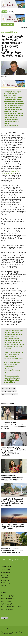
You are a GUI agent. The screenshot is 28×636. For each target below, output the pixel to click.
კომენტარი (4, 577)
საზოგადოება (5, 572)
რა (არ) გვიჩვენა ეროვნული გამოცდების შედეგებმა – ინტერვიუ (12, 477)
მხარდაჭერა (7, 24)
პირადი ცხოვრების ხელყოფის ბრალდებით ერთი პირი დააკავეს (12, 550)
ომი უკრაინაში (6, 601)
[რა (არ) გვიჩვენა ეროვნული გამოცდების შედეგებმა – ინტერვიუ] (14, 466)
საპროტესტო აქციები (8, 598)
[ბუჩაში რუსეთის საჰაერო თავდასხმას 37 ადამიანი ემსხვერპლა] (14, 515)
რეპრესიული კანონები (8, 604)
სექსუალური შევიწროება (9, 391)
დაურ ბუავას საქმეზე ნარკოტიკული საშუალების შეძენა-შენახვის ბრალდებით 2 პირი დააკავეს (13, 452)
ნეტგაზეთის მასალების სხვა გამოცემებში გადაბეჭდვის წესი (13, 632)
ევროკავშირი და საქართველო (11, 606)
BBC (3, 388)
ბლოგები (4, 585)
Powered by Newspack (7, 630)
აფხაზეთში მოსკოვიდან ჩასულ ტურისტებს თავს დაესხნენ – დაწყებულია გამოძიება (12, 502)
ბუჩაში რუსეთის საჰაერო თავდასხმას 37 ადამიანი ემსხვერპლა (12, 527)
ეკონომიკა (4, 575)
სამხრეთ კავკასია (7, 583)
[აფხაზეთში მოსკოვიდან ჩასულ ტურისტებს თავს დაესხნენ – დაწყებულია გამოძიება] (14, 490)
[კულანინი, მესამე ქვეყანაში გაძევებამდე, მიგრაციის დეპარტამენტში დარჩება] (14, 413)
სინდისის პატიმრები (7, 596)
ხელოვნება (5, 580)
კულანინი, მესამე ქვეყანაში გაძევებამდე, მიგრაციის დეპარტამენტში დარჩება (13, 425)
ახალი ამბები (9, 32)
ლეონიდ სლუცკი (10, 388)
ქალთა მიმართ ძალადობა (9, 394)
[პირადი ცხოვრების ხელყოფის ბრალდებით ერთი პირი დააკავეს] (14, 539)
